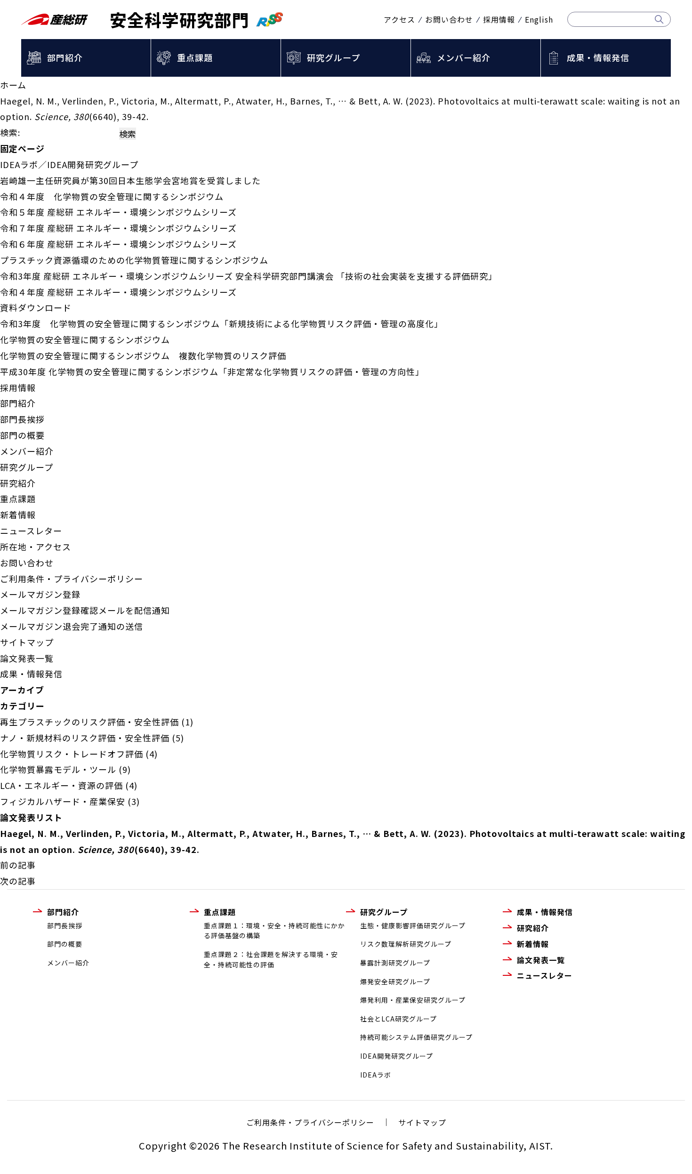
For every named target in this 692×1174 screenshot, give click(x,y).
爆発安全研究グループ (395, 981)
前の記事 (18, 865)
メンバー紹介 (464, 57)
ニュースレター (31, 530)
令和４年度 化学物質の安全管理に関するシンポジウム (112, 196)
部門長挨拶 (22, 419)
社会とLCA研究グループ (398, 1018)
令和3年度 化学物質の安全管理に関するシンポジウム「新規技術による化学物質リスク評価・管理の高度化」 (221, 323)
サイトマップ (27, 642)
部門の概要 (22, 435)
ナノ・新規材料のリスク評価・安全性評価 (84, 738)
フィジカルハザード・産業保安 (62, 801)
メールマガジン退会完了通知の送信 (71, 626)
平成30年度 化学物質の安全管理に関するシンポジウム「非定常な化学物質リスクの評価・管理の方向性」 (212, 371)
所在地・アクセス (35, 546)
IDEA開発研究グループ (396, 1056)
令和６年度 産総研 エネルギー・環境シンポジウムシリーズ (118, 244)
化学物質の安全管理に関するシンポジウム (85, 339)
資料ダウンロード (36, 307)
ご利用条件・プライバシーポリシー (71, 578)
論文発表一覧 (27, 658)
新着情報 (18, 514)
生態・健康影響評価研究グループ (413, 925)
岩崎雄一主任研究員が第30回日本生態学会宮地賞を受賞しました (130, 180)
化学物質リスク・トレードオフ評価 (71, 754)
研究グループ (333, 57)
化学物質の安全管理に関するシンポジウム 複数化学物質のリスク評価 (143, 355)
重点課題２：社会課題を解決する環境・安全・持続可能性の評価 (271, 959)
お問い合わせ (449, 19)
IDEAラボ (375, 1074)
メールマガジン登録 (40, 594)
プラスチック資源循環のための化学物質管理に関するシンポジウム (134, 260)
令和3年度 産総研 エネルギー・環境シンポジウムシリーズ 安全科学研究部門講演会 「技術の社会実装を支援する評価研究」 (248, 276)
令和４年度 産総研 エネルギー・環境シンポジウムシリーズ (118, 292)
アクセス (399, 19)
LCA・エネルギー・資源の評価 (61, 785)
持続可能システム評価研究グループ (416, 1037)
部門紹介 (65, 57)
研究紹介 (18, 483)
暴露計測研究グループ (395, 962)
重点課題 (195, 57)
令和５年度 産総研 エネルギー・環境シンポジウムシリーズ (118, 212)
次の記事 (18, 881)
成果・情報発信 (598, 57)
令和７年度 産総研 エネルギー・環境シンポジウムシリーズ (118, 228)
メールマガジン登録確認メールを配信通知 (85, 610)
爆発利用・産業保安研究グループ (413, 1000)
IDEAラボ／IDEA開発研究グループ (69, 164)
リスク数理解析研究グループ (405, 944)
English (539, 19)
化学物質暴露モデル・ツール (58, 769)
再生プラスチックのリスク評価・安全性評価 (89, 722)
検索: (10, 132)
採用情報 (499, 19)
